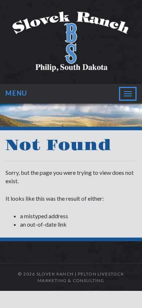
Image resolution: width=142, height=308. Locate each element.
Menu (16, 93)
